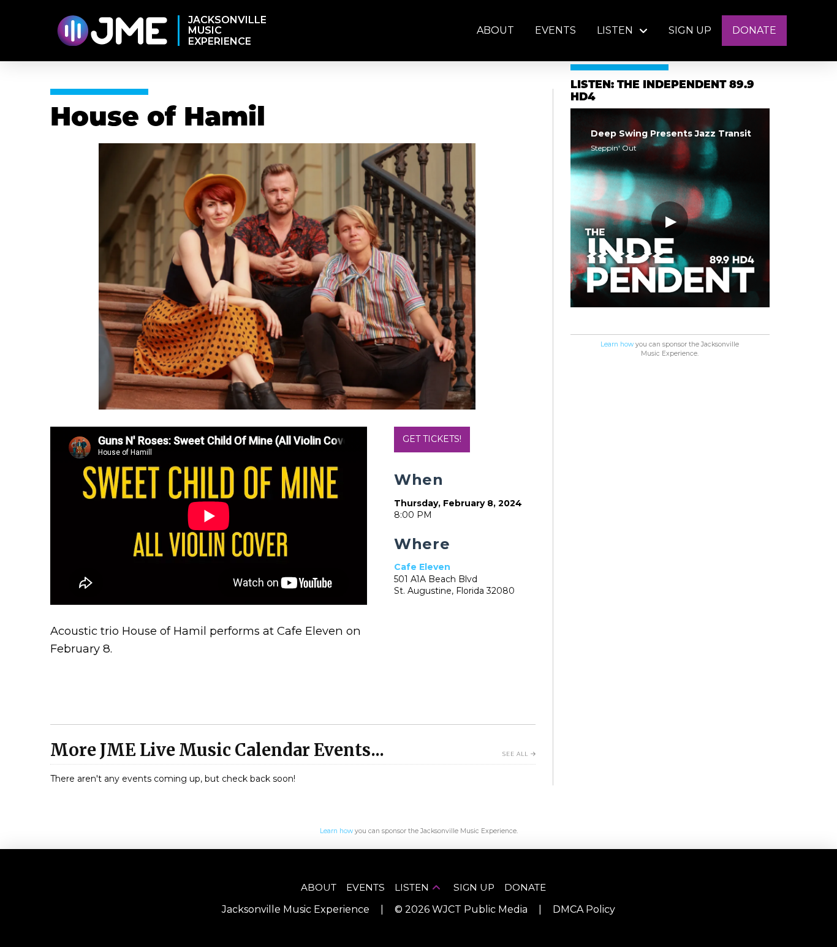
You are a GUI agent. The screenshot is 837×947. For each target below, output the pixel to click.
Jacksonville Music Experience (295, 909)
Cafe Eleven (422, 566)
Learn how (617, 344)
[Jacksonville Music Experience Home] (111, 31)
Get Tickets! (432, 438)
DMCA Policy (584, 909)
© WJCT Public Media (461, 909)
